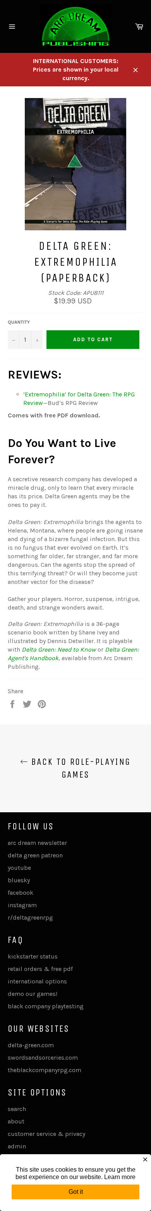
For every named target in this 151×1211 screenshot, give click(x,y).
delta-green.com (31, 1045)
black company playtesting (46, 1006)
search (17, 1109)
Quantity (19, 322)
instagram (22, 905)
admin (17, 1146)
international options (37, 981)
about (16, 1121)
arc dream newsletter (37, 842)
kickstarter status (33, 956)
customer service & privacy (46, 1133)
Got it (76, 1191)
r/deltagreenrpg (30, 917)
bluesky (19, 880)
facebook (20, 892)
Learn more (120, 1177)
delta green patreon (35, 855)
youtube (19, 867)
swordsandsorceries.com (43, 1057)
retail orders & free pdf (40, 969)
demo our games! (32, 993)
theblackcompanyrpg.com (44, 1070)
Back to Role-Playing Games (79, 768)
